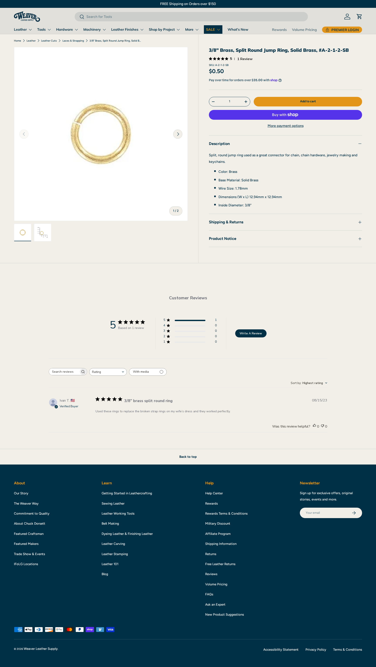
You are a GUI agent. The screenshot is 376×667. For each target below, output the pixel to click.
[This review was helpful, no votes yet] (314, 426)
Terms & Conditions (347, 650)
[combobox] (191, 16)
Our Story (21, 493)
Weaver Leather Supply (41, 649)
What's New (238, 29)
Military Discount (217, 524)
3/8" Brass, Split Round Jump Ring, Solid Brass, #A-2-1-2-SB (115, 40)
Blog (105, 574)
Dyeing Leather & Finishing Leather (127, 534)
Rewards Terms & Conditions (226, 513)
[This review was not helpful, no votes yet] (322, 426)
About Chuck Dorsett (29, 524)
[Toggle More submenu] (197, 29)
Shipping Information (221, 544)
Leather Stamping (115, 554)
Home (17, 40)
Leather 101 (110, 564)
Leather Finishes (124, 29)
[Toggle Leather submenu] (30, 29)
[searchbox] (64, 371)
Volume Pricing (304, 29)
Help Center (214, 493)
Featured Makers (26, 544)
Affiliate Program (218, 534)
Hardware (64, 29)
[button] (359, 16)
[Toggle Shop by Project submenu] (178, 29)
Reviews (211, 574)
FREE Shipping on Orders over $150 (188, 4)
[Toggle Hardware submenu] (76, 29)
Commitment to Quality (31, 513)
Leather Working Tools (118, 513)
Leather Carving (113, 544)
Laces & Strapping (73, 40)
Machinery (92, 29)
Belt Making (110, 524)
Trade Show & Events (29, 554)
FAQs (209, 594)
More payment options (286, 126)
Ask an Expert (215, 604)
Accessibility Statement (281, 650)
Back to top (188, 457)
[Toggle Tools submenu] (49, 29)
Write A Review (251, 333)
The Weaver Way (26, 503)
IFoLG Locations (26, 564)
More (189, 29)
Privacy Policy (316, 650)
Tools (41, 29)
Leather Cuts (49, 40)
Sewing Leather (113, 503)
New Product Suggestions (224, 614)
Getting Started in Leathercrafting (127, 493)
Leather (20, 29)
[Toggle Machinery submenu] (104, 29)
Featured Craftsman (29, 534)
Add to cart (308, 101)
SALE (210, 29)
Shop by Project (162, 29)
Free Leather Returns (220, 564)
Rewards (279, 29)
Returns (210, 554)
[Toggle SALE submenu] (218, 29)
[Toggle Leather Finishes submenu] (141, 29)
